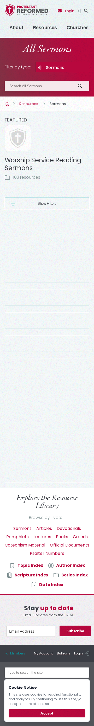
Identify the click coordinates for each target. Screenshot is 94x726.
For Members (15, 653)
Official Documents (69, 545)
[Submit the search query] (81, 86)
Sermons (22, 528)
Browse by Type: (45, 518)
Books (62, 537)
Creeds (80, 537)
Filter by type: (18, 67)
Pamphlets (17, 537)
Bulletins (63, 653)
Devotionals (69, 528)
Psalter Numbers (47, 553)
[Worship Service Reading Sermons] (18, 138)
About (16, 27)
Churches (78, 27)
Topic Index (30, 565)
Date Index (51, 585)
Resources (45, 27)
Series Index (74, 575)
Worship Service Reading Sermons (43, 164)
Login (69, 11)
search (86, 11)
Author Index (70, 565)
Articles (44, 528)
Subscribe (75, 630)
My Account (43, 653)
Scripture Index (31, 575)
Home (8, 104)
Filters (51, 203)
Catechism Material (25, 545)
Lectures (42, 537)
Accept (46, 713)
